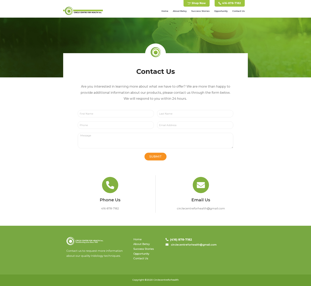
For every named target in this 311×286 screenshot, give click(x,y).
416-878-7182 (110, 208)
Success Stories (200, 11)
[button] (197, 3)
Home (164, 11)
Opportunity (221, 11)
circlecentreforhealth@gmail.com (201, 208)
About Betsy (180, 11)
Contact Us (238, 11)
